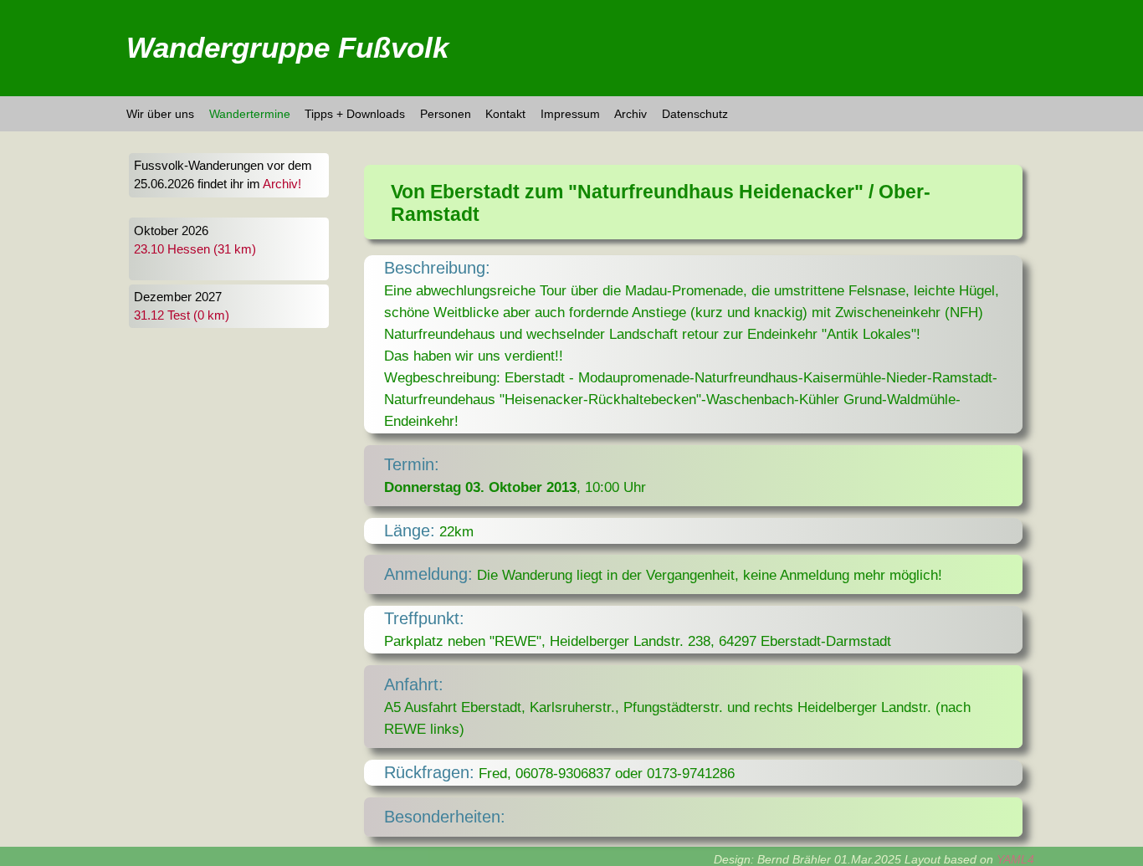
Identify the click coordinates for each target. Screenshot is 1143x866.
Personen (445, 113)
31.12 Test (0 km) (181, 315)
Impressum (570, 113)
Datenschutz (695, 113)
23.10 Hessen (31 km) (195, 249)
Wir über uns (160, 113)
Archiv (630, 113)
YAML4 (1015, 859)
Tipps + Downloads (355, 113)
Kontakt (505, 113)
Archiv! (282, 184)
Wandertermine (249, 113)
